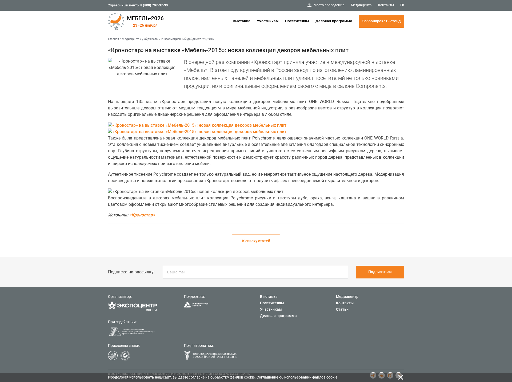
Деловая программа (333, 21)
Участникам (268, 21)
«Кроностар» (142, 214)
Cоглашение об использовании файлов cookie (297, 377)
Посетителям (297, 21)
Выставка (241, 21)
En (402, 5)
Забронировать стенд (381, 21)
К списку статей (256, 241)
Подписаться (380, 272)
